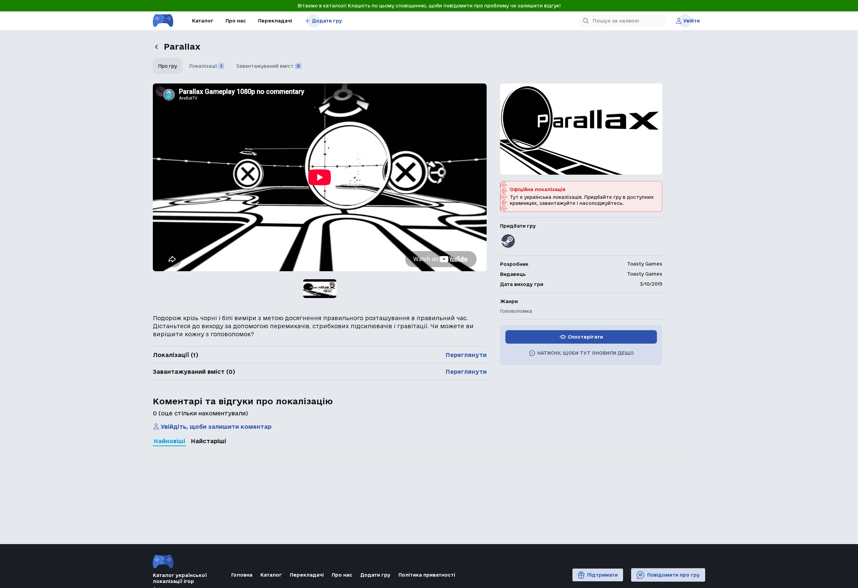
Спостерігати (585, 337)
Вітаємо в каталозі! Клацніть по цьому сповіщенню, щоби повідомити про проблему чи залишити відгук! (429, 5)
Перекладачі (275, 20)
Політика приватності (427, 575)
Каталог (202, 20)
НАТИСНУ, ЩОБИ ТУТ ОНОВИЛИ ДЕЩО (585, 353)
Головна (241, 575)
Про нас (236, 20)
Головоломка (516, 311)
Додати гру (327, 20)
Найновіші (169, 441)
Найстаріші (208, 441)
